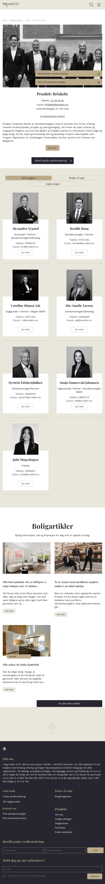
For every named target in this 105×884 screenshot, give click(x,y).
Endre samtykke (63, 832)
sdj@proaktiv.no (83, 400)
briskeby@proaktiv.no (56, 104)
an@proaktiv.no (29, 246)
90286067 (30, 470)
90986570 (30, 243)
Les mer (42, 876)
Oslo (28, 20)
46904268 (84, 316)
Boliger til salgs (76, 177)
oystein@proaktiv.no (29, 397)
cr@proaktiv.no (29, 320)
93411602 (30, 316)
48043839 (30, 393)
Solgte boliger (53, 183)
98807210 (84, 397)
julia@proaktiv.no (29, 474)
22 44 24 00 (57, 100)
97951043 (84, 239)
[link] (56, 5)
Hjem (5, 20)
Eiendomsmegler (16, 20)
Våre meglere (29, 177)
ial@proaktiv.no (83, 320)
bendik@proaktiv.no (83, 243)
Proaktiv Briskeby (39, 20)
